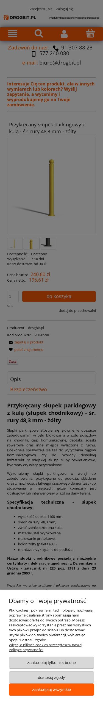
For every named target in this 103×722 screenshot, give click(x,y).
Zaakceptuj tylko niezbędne (51, 662)
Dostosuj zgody (51, 677)
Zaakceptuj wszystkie (51, 689)
